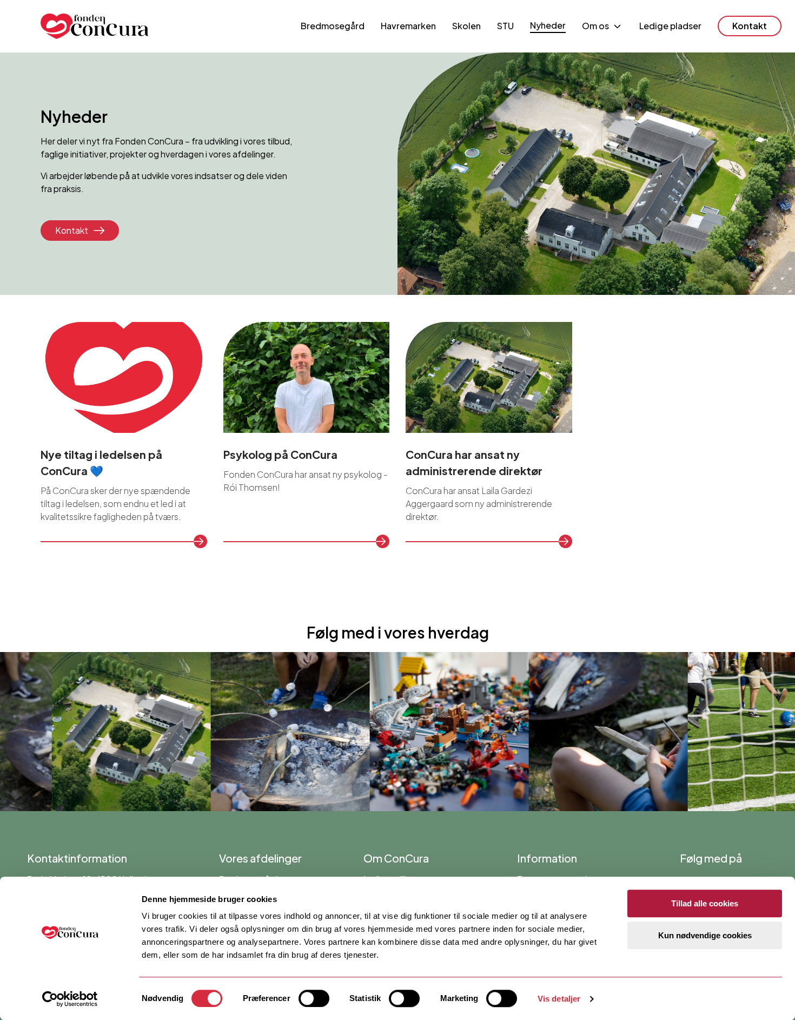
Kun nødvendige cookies (705, 935)
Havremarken (408, 25)
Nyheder (548, 25)
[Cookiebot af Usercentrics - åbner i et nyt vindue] (70, 999)
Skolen (466, 25)
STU (505, 25)
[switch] (314, 998)
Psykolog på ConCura (280, 454)
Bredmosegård (333, 25)
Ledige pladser (670, 25)
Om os (595, 25)
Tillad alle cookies (704, 903)
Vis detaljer (559, 998)
